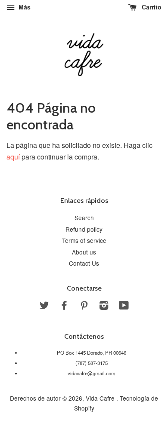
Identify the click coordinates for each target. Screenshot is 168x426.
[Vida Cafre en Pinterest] (84, 306)
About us (84, 252)
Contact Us (84, 263)
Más (24, 7)
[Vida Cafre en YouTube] (124, 306)
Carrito (151, 7)
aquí (13, 157)
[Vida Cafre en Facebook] (64, 306)
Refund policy (84, 229)
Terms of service (84, 240)
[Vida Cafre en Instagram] (104, 306)
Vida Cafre (101, 398)
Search (84, 217)
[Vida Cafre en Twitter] (44, 306)
